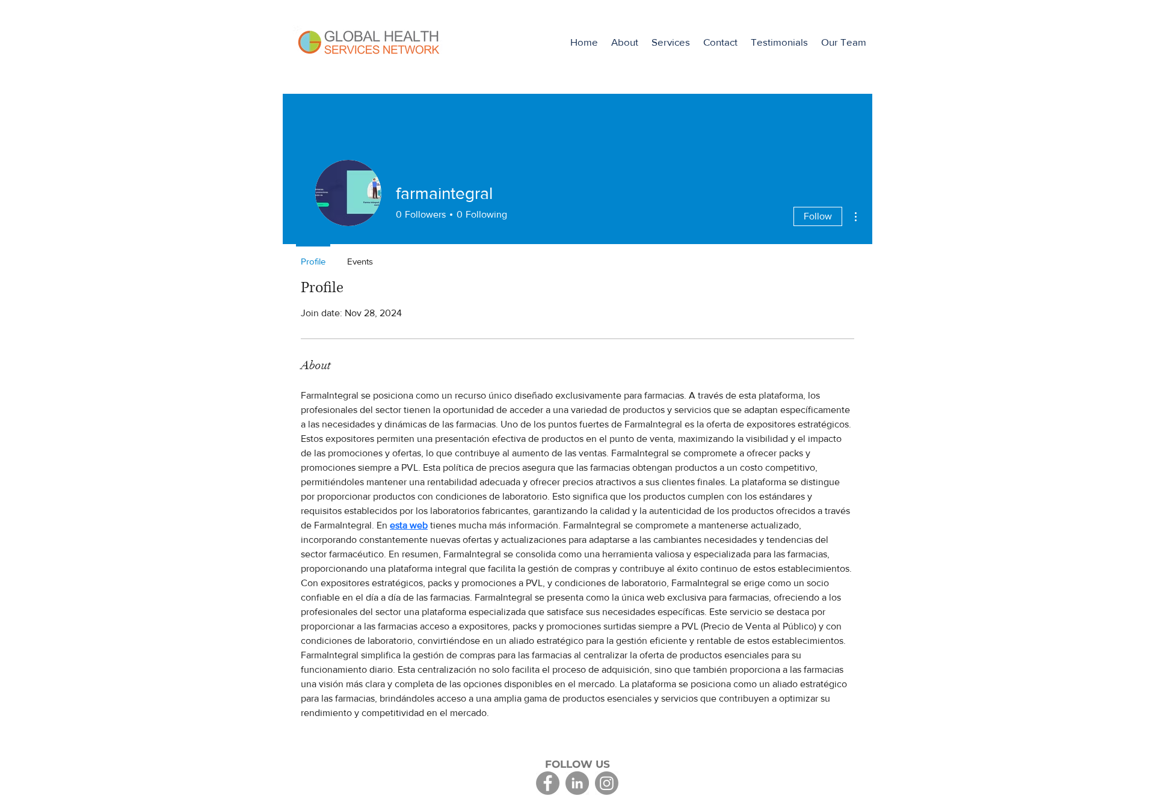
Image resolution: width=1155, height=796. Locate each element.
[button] (671, 41)
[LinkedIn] (577, 783)
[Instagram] (606, 783)
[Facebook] (547, 783)
